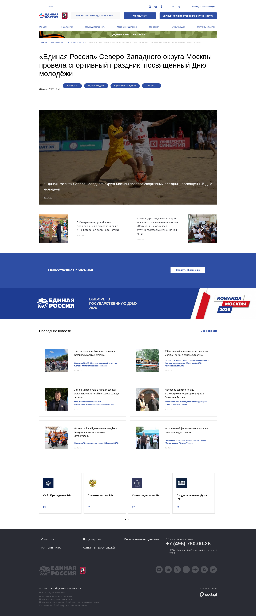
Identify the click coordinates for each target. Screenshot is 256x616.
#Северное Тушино (179, 404)
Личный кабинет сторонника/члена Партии (188, 15)
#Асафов (169, 402)
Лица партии (67, 27)
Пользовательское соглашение (55, 596)
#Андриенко (170, 440)
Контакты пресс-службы (99, 547)
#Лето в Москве (171, 443)
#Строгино (190, 363)
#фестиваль (88, 402)
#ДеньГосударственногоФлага (195, 361)
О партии (43, 27)
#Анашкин (72, 86)
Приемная (154, 27)
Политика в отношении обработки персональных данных (70, 602)
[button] (125, 519)
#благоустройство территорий (193, 402)
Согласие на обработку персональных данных (63, 605)
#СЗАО (151, 86)
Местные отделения (127, 27)
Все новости (208, 330)
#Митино (77, 366)
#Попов (168, 361)
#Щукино (108, 443)
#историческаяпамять (174, 366)
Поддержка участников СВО (128, 34)
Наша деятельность (95, 27)
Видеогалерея (74, 42)
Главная (43, 42)
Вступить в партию (206, 27)
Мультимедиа (178, 27)
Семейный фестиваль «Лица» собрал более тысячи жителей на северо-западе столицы (96, 394)
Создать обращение (188, 270)
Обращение (140, 15)
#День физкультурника (93, 443)
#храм (167, 404)
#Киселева (176, 361)
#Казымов (78, 363)
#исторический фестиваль (194, 440)
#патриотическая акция (175, 363)
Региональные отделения (142, 539)
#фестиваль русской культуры (103, 363)
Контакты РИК (51, 547)
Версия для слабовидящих (203, 7)
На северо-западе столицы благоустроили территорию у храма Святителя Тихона (184, 394)
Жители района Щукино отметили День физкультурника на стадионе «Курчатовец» (95, 432)
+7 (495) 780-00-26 (188, 544)
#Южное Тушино (186, 443)
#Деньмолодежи (96, 86)
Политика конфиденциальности (56, 599)
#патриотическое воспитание (95, 366)
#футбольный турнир (125, 86)
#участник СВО (106, 404)
